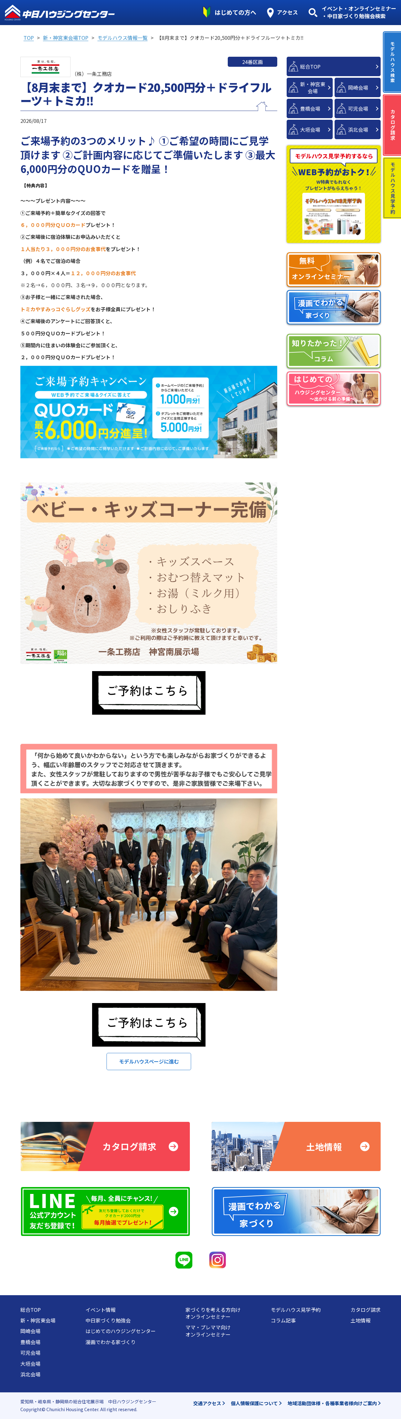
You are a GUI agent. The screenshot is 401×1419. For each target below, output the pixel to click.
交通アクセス (207, 1403)
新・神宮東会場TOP (65, 37)
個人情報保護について (254, 1403)
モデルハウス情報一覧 (122, 37)
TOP (28, 37)
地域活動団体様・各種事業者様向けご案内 (332, 1403)
